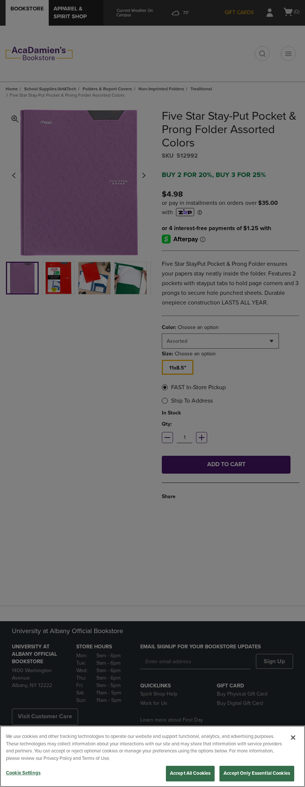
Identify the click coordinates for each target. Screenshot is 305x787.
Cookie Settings (23, 773)
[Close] (293, 737)
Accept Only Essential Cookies (257, 773)
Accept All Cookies (190, 773)
